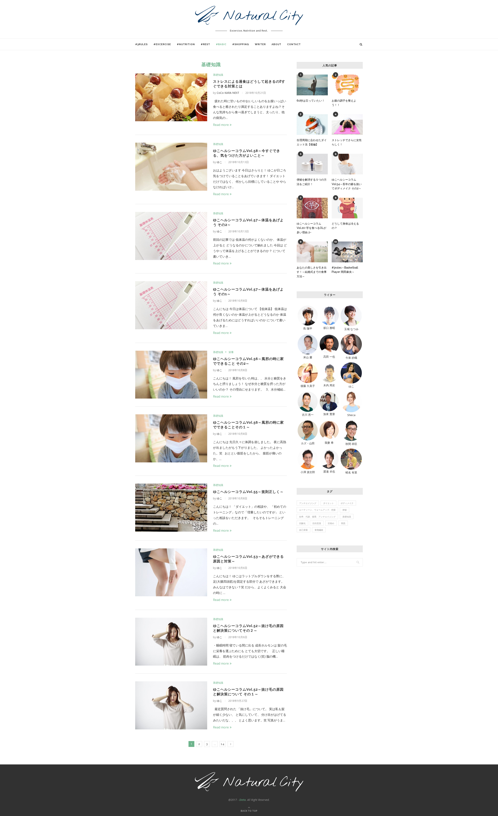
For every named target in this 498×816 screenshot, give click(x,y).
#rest (205, 44)
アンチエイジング (307, 503)
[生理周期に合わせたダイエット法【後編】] (312, 124)
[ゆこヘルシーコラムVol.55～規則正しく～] (171, 508)
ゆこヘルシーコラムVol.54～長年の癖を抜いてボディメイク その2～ (347, 184)
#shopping (240, 44)
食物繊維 (319, 529)
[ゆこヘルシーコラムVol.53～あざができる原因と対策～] (171, 572)
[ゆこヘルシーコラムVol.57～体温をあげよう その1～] (171, 305)
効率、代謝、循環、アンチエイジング (317, 516)
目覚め (331, 523)
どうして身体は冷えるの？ (345, 225)
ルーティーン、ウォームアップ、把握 (317, 509)
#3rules (141, 44)
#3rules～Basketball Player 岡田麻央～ (345, 269)
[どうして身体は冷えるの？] (347, 208)
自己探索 (303, 529)
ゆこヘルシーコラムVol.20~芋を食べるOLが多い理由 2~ (311, 228)
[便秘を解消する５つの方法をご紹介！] (312, 164)
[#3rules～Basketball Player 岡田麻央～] (347, 252)
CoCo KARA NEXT (228, 93)
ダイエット (328, 503)
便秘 (344, 509)
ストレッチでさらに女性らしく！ (347, 142)
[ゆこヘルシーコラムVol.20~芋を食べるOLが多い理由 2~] (312, 208)
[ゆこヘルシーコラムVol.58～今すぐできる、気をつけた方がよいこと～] (171, 167)
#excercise (162, 44)
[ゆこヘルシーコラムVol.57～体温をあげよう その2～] (171, 236)
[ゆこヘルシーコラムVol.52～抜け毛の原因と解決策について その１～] (171, 705)
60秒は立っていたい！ (311, 100)
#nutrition (186, 44)
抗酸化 (302, 523)
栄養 (231, 352)
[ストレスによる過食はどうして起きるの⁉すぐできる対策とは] (171, 97)
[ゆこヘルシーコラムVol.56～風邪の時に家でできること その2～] (171, 375)
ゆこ (219, 162)
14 (222, 744)
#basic (221, 44)
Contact (294, 44)
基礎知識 (218, 74)
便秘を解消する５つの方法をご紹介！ (312, 181)
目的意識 (316, 523)
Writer (260, 44)
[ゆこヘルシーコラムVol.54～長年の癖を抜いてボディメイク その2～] (347, 164)
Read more (221, 125)
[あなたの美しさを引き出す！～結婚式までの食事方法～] (312, 252)
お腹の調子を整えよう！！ (344, 102)
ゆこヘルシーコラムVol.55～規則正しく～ (248, 492)
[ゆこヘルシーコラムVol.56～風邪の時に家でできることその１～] (171, 438)
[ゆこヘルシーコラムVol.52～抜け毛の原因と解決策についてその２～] (171, 642)
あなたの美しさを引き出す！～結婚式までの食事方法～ (312, 272)
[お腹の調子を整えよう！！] (347, 85)
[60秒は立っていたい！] (312, 85)
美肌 (343, 523)
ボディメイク (347, 503)
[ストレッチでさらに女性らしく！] (347, 124)
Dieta (242, 800)
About (276, 44)
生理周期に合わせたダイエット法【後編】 (312, 142)
